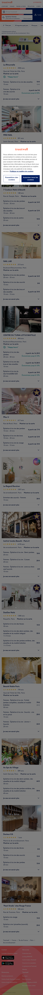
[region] (21, 164)
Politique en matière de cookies (21, 171)
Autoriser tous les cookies (30, 179)
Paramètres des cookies (11, 179)
